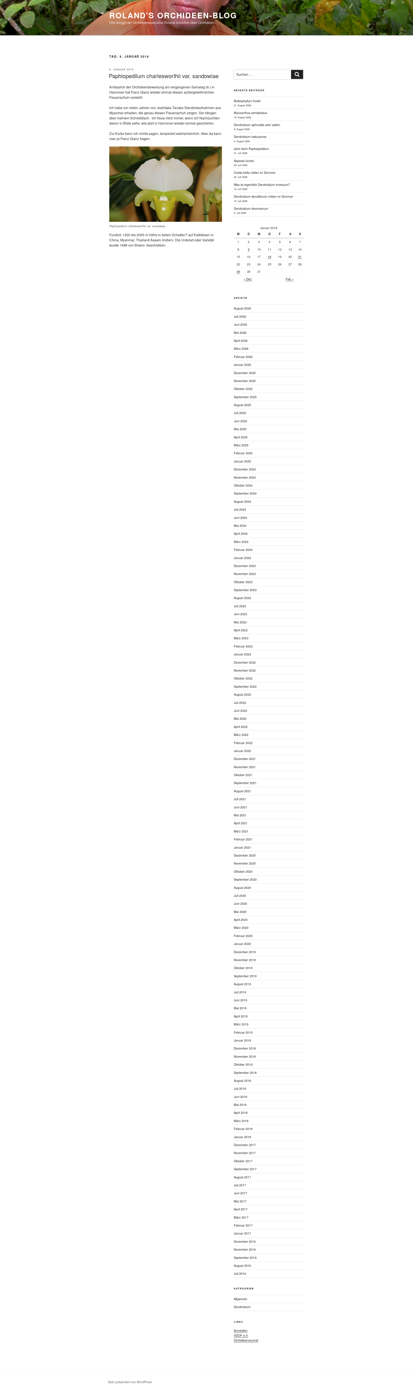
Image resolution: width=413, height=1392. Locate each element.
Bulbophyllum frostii (247, 101)
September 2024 (245, 493)
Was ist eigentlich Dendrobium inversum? (262, 184)
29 (238, 271)
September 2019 (245, 976)
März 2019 (241, 1024)
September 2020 (245, 879)
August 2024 (242, 501)
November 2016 (245, 1249)
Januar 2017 (242, 1233)
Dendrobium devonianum (251, 208)
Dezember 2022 (245, 662)
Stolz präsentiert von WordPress (130, 1382)
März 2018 (241, 1121)
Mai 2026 (240, 332)
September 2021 (245, 783)
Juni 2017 (240, 1193)
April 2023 (241, 630)
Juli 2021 (240, 799)
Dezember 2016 (245, 1241)
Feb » (290, 279)
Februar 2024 (243, 549)
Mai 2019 (240, 1008)
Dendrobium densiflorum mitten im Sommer (263, 196)
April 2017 (241, 1209)
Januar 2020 (242, 944)
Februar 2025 (243, 453)
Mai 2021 (240, 815)
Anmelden (241, 1330)
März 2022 (241, 734)
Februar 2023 (243, 646)
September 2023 (245, 590)
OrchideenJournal (246, 1340)
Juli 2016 (240, 1273)
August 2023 (242, 598)
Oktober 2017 (243, 1161)
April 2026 (241, 340)
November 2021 (245, 767)
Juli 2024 (240, 509)
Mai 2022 (240, 718)
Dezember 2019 (245, 952)
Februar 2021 (243, 839)
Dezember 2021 (245, 759)
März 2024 (241, 542)
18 (269, 256)
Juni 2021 (240, 807)
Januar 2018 (242, 1137)
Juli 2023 (240, 606)
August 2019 (242, 984)
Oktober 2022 (243, 678)
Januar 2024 (242, 558)
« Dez (248, 279)
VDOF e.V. (241, 1335)
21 (300, 256)
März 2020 (241, 927)
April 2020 (241, 919)
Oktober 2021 (243, 775)
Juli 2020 (240, 895)
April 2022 (241, 727)
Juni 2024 (240, 517)
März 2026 (241, 348)
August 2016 (242, 1265)
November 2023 (245, 574)
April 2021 (241, 823)
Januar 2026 (242, 364)
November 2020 (245, 863)
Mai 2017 (240, 1201)
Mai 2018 (240, 1104)
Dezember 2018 (245, 1048)
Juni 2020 (240, 903)
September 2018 (245, 1072)
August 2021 (242, 791)
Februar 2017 (243, 1225)
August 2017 (242, 1177)
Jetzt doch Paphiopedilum (251, 148)
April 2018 (241, 1112)
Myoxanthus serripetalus (250, 113)
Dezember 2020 (245, 855)
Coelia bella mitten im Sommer (255, 172)
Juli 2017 (240, 1185)
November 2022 (245, 670)
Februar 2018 (243, 1129)
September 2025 (245, 397)
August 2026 (242, 308)
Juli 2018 (240, 1088)
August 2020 (242, 887)
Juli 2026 (240, 316)
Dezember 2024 (245, 469)
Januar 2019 (242, 1040)
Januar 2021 (242, 847)
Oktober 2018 (243, 1064)
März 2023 (241, 638)
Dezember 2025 (245, 373)
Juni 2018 (240, 1096)
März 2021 (241, 831)
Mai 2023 (240, 622)
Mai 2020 (240, 912)
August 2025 (242, 405)
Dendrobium (242, 1307)
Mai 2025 (240, 429)
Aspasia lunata (244, 161)
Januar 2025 (242, 461)
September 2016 (245, 1257)
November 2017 (245, 1153)
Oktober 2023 (243, 582)
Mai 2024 (240, 525)
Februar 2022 (243, 743)
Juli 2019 (240, 992)
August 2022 (242, 694)
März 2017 (241, 1217)
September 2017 (245, 1169)
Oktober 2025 (243, 389)
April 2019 (241, 1016)
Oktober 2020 (243, 871)
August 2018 (242, 1080)
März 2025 (241, 445)
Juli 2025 (240, 413)
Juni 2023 (240, 614)
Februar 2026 (243, 357)
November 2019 (245, 960)
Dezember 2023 (245, 566)
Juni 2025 (240, 421)
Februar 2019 (243, 1032)
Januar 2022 (242, 751)
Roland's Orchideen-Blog (173, 15)
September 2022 (245, 686)
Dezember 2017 (245, 1145)
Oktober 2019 (243, 968)
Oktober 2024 (243, 485)
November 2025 (245, 381)
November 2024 (245, 477)
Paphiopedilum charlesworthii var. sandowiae (164, 76)
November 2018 (245, 1056)
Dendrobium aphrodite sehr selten (257, 125)
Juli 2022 (240, 702)
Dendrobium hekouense (250, 136)
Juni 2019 (240, 1000)
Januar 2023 (242, 654)
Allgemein (240, 1299)
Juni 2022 (240, 710)
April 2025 (241, 437)
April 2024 (241, 533)
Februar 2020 (243, 936)
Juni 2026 (240, 324)
